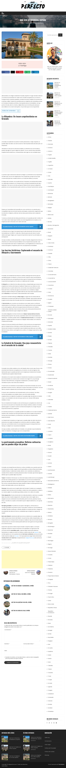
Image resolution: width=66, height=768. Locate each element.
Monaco (50, 519)
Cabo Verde (51, 243)
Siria (49, 644)
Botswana (50, 229)
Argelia (50, 162)
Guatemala (51, 375)
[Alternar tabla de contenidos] (17, 111)
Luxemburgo (51, 477)
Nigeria (50, 544)
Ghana (49, 364)
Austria (50, 183)
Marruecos (51, 498)
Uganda (50, 686)
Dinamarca (51, 296)
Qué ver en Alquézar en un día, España (21, 602)
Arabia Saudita (51, 158)
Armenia (50, 169)
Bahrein (50, 197)
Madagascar (51, 484)
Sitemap (47, 755)
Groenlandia (51, 371)
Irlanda (50, 406)
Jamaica (50, 431)
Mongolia (50, 523)
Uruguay (50, 690)
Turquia (50, 679)
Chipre (49, 264)
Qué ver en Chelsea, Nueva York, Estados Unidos (58, 113)
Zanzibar (50, 708)
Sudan (49, 655)
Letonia (50, 463)
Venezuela (50, 697)
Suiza (49, 662)
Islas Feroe (51, 417)
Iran (49, 403)
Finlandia (50, 346)
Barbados (50, 204)
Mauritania (50, 509)
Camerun (50, 250)
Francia (50, 350)
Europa (24, 63)
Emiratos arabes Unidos (52, 310)
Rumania (50, 619)
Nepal (49, 537)
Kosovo (50, 452)
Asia (49, 176)
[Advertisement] (22, 85)
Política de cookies (49, 751)
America (50, 147)
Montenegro (51, 526)
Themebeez (61, 764)
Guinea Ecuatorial (52, 378)
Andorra (50, 151)
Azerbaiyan (51, 186)
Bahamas (50, 193)
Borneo (50, 221)
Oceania (50, 554)
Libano (49, 466)
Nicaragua (50, 540)
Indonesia (50, 399)
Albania (50, 140)
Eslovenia (50, 322)
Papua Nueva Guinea (53, 576)
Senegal (50, 630)
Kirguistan (50, 449)
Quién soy (47, 737)
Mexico (50, 512)
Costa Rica (51, 285)
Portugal (50, 593)
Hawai (49, 382)
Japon (49, 435)
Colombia (50, 271)
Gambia (50, 357)
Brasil (49, 232)
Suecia (49, 658)
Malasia (50, 487)
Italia (49, 428)
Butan (49, 239)
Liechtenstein (51, 470)
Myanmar (50, 530)
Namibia (50, 533)
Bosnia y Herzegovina (53, 225)
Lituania (50, 473)
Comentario (7, 629)
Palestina (50, 569)
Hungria (50, 392)
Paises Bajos (51, 562)
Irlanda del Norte (52, 410)
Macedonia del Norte (53, 480)
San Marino (51, 627)
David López (23, 65)
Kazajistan (50, 442)
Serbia (49, 634)
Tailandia (50, 665)
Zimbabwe (50, 711)
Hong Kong (51, 389)
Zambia (50, 704)
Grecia (49, 368)
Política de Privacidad (50, 748)
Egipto (49, 303)
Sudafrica (50, 651)
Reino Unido (51, 604)
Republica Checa (52, 607)
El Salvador (51, 306)
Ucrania (50, 683)
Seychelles (51, 637)
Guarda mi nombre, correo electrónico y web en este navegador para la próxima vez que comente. (22, 657)
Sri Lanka (50, 648)
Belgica (50, 207)
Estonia (50, 332)
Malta (49, 495)
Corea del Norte (52, 274)
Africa (49, 137)
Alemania (50, 144)
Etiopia (49, 336)
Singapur (50, 641)
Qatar (49, 600)
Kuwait (49, 456)
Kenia (49, 445)
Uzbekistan (51, 694)
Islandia (50, 413)
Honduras (50, 385)
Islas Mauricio (51, 420)
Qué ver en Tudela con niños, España (21, 594)
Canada (50, 253)
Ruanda (50, 616)
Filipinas (50, 343)
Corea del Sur (51, 278)
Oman (49, 558)
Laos (49, 459)
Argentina (50, 165)
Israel (49, 424)
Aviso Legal (47, 744)
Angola (50, 154)
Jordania (50, 438)
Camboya (50, 246)
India (49, 396)
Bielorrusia (50, 214)
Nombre (6, 644)
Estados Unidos (52, 329)
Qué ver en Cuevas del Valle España (20, 610)
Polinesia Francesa (53, 586)
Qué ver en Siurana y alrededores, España (22, 586)
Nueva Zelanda (52, 551)
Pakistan (50, 565)
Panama (50, 572)
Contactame (48, 741)
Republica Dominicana (51, 611)
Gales (49, 353)
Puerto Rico (51, 597)
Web (5, 650)
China (49, 260)
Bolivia (49, 218)
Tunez (49, 676)
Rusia (49, 623)
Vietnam (50, 701)
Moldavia (50, 516)
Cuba (49, 292)
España (20, 63)
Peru (49, 583)
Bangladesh (51, 200)
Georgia (50, 361)
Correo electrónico (28, 644)
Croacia (50, 288)
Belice (49, 211)
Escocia (50, 315)
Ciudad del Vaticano (53, 267)
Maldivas (50, 491)
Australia (50, 179)
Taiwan (50, 669)
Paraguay (50, 579)
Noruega (50, 547)
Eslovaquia (50, 318)
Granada (7, 547)
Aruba (49, 172)
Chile (49, 257)
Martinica (50, 502)
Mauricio (50, 505)
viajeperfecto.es (30, 538)
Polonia (50, 590)
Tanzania (50, 672)
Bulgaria (50, 236)
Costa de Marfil (52, 281)
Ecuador (50, 299)
